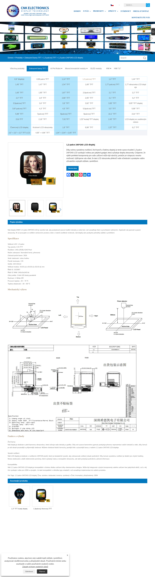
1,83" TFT (19, 93)
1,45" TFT (19, 84)
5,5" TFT (112, 109)
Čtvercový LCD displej (19, 127)
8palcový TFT (65, 114)
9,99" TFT (89, 127)
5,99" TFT (136, 109)
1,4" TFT (112, 79)
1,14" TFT (66, 79)
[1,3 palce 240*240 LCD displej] (17, 208)
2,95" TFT (89, 98)
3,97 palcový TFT (19, 109)
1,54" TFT (66, 84)
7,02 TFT (66, 119)
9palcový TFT (89, 114)
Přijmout (42, 571)
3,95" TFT (112, 103)
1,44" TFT (136, 79)
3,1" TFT (112, 98)
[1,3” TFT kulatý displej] (19, 496)
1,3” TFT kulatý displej (19, 509)
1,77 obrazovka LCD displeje (135, 86)
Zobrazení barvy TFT (33, 58)
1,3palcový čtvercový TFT (42, 509)
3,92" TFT (89, 103)
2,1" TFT (112, 93)
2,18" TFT (43, 119)
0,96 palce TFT (43, 79)
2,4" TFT (19, 98)
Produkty (19, 58)
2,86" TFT (66, 98)
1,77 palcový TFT (112, 84)
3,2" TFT (135, 98)
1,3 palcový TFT (49, 58)
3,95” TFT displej (136, 103)
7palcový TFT (42, 114)
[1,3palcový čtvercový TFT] (42, 496)
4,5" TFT (65, 109)
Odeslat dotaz (72, 168)
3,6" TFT (42, 103)
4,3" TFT (42, 109)
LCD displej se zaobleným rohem (135, 120)
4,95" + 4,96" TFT (43, 133)
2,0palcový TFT (89, 93)
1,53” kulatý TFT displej (89, 119)
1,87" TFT (66, 93)
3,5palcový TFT (19, 103)
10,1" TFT (112, 114)
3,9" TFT (65, 103)
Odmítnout (29, 571)
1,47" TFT (43, 84)
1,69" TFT (89, 84)
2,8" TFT (42, 98)
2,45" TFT (112, 119)
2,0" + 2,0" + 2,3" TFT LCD (19, 133)
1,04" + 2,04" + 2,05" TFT (66, 133)
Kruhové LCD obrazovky (43, 127)
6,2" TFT (135, 127)
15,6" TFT (136, 114)
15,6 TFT (19, 119)
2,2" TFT (135, 93)
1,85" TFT (43, 93)
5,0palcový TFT (89, 109)
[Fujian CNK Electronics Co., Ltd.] (28, 11)
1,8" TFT (65, 127)
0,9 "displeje (19, 79)
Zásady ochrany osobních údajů (35, 567)
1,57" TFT (112, 127)
